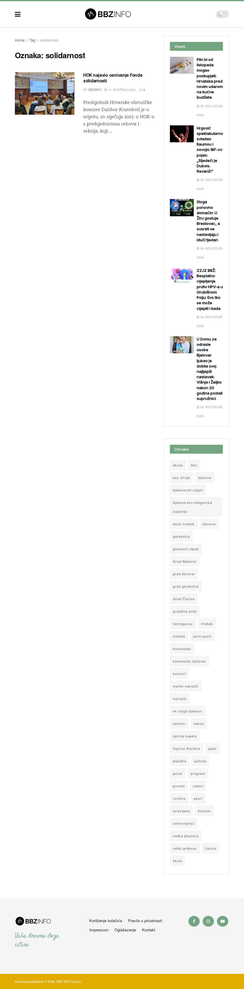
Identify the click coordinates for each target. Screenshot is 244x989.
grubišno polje (185, 611)
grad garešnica (186, 586)
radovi (198, 785)
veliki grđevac (185, 848)
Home (20, 39)
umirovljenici (183, 823)
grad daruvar (184, 573)
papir (212, 748)
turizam (204, 810)
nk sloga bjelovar (187, 711)
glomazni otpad (186, 548)
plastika (179, 760)
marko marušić (185, 686)
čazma (210, 848)
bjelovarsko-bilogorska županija (192, 507)
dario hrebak (184, 523)
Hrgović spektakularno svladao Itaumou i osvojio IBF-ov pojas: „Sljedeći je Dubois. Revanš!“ (210, 150)
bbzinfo (94, 90)
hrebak (207, 623)
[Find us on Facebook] (194, 921)
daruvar (209, 523)
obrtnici (179, 723)
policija (200, 760)
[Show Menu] (18, 14)
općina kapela (185, 736)
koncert (179, 673)
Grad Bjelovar (185, 561)
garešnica (181, 536)
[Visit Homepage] (118, 14)
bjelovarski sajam (188, 490)
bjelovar (205, 477)
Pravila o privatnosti (145, 920)
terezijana (181, 810)
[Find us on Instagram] (208, 921)
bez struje (181, 477)
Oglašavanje (125, 930)
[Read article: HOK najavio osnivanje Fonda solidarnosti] (44, 93)
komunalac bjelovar (189, 661)
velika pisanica (185, 835)
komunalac (182, 648)
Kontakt (148, 930)
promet (179, 785)
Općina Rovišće (186, 748)
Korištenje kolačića (105, 920)
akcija (178, 465)
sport (198, 798)
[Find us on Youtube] (222, 921)
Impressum (99, 930)
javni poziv (202, 636)
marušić (180, 698)
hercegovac (183, 623)
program (198, 773)
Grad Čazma (184, 598)
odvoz (199, 723)
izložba (179, 636)
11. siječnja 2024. (122, 90)
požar (178, 773)
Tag (32, 39)
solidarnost (49, 39)
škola (177, 860)
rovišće (179, 798)
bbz (194, 465)
